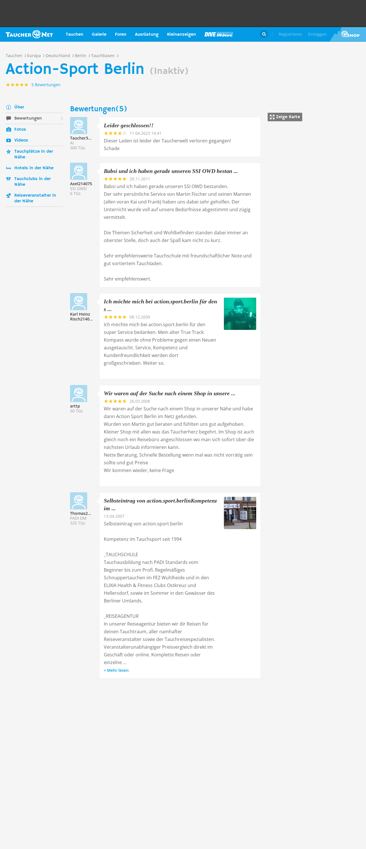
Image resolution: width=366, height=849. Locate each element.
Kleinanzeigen (181, 34)
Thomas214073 (84, 513)
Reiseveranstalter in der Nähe (35, 198)
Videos (21, 140)
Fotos (20, 129)
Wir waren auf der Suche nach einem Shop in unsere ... (169, 393)
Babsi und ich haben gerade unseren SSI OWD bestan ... (171, 171)
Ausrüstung (146, 34)
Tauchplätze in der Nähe (33, 154)
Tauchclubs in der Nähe (32, 181)
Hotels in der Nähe (33, 168)
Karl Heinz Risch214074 (82, 316)
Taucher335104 (85, 138)
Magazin (218, 34)
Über (19, 107)
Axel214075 (81, 183)
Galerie (99, 34)
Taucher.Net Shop (348, 34)
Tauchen (74, 34)
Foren (120, 34)
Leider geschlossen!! (129, 125)
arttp (75, 406)
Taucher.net (29, 34)
